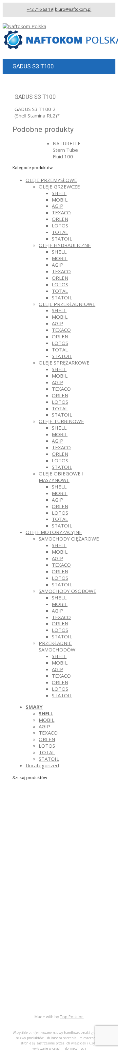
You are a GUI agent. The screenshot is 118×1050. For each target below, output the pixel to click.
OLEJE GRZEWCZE (59, 186)
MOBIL (60, 199)
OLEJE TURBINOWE (61, 421)
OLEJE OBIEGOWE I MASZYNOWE (61, 476)
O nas (32, 975)
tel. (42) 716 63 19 (62, 901)
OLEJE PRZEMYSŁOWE (51, 180)
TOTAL (60, 232)
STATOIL (62, 238)
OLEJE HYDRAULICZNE (65, 245)
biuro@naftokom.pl (73, 9)
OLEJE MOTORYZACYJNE (54, 532)
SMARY (34, 706)
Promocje (37, 995)
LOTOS (60, 225)
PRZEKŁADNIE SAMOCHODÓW (57, 646)
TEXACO (61, 212)
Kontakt (34, 1002)
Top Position (72, 1017)
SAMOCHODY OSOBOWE (67, 591)
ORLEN (60, 219)
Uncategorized (42, 765)
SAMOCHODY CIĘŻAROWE (69, 538)
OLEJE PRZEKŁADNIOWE (67, 304)
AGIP (57, 206)
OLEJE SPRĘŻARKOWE (64, 362)
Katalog (34, 982)
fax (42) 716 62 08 (62, 911)
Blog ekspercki (42, 989)
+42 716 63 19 (40, 9)
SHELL (59, 193)
